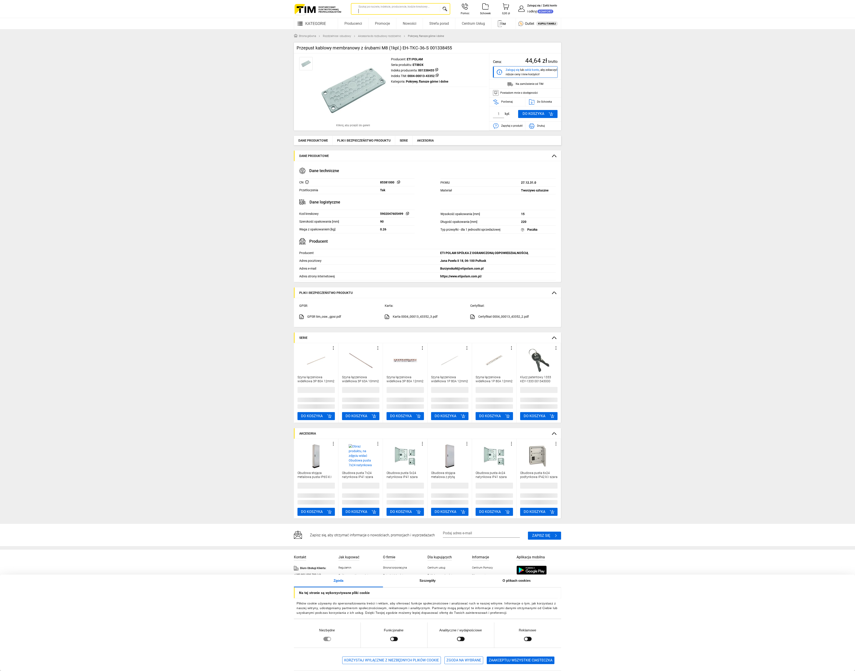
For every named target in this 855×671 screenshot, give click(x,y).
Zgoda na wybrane (463, 660)
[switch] (394, 639)
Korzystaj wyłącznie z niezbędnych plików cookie (391, 660)
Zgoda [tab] (339, 580)
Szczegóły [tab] (427, 580)
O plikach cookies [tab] (517, 580)
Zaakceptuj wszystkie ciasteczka (520, 660)
